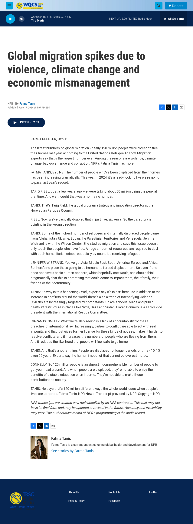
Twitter (153, 492)
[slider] (27, 19)
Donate (178, 6)
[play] (10, 19)
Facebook (114, 500)
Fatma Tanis (27, 103)
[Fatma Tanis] (39, 447)
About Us (73, 492)
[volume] (21, 19)
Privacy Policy (76, 500)
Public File (114, 492)
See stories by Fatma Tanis (72, 450)
